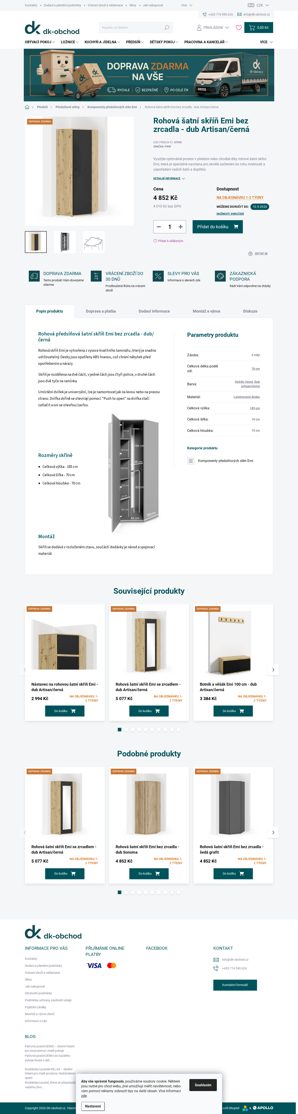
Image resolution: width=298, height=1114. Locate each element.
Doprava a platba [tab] (101, 311)
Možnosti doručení (230, 213)
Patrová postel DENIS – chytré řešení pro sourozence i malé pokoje (49, 1048)
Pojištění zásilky (35, 1007)
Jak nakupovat (153, 5)
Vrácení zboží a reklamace (105, 5)
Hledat (167, 27)
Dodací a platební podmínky (62, 5)
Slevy (132, 5)
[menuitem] (40, 42)
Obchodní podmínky (38, 993)
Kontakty (31, 5)
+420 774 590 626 (234, 968)
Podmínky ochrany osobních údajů (48, 1000)
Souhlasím (203, 1085)
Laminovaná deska (247, 397)
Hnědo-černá (244, 382)
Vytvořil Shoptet (229, 1108)
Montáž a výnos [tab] (206, 311)
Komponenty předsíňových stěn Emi (225, 461)
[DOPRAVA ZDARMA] (64, 644)
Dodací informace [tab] (154, 311)
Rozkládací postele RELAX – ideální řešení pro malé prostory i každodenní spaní (50, 1073)
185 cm (255, 408)
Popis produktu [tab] (49, 311)
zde (84, 1096)
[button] (119, 729)
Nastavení (93, 1106)
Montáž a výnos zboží (39, 1014)
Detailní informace (166, 178)
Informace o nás (36, 1021)
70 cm (256, 368)
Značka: (162, 146)
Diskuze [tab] (250, 311)
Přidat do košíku (212, 226)
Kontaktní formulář (235, 985)
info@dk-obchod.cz (235, 959)
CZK (260, 5)
